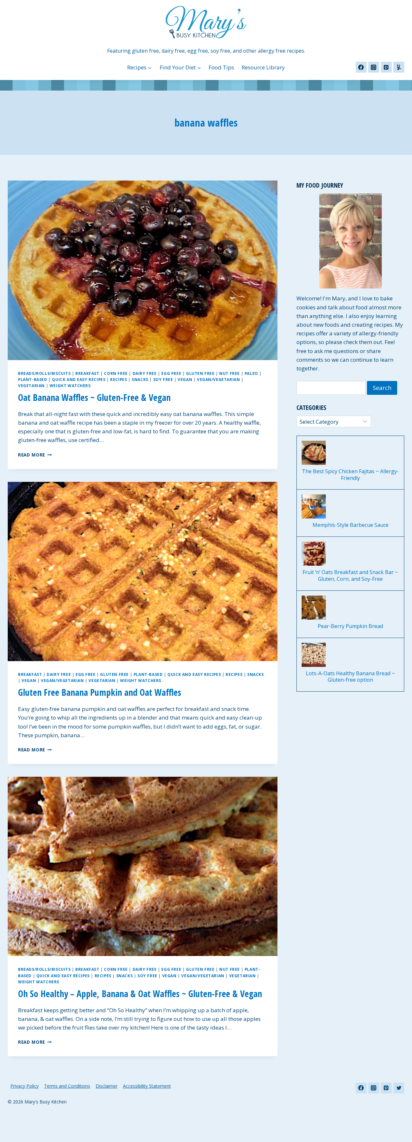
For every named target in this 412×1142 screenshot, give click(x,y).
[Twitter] (398, 1088)
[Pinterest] (386, 67)
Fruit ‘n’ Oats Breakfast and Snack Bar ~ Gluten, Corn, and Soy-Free (350, 575)
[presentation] (142, 270)
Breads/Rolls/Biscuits (44, 373)
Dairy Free (145, 373)
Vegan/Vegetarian (218, 379)
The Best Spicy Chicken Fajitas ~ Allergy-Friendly (350, 475)
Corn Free (115, 373)
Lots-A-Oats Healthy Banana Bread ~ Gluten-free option (350, 677)
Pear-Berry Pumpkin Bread (350, 626)
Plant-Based (32, 379)
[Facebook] (361, 67)
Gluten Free (200, 373)
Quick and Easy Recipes (78, 379)
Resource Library (263, 67)
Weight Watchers (70, 385)
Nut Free (229, 373)
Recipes (118, 379)
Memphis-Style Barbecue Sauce (351, 525)
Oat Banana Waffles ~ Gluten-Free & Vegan (94, 397)
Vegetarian (31, 385)
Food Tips (221, 67)
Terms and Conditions (67, 1086)
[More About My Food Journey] (350, 240)
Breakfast (87, 373)
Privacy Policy (24, 1086)
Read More (35, 455)
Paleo (251, 373)
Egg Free (171, 373)
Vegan (185, 379)
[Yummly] (398, 67)
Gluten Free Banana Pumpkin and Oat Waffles (99, 692)
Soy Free (163, 379)
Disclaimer (106, 1086)
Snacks (140, 379)
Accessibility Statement (147, 1086)
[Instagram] (373, 67)
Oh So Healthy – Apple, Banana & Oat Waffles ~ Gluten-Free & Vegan (140, 993)
